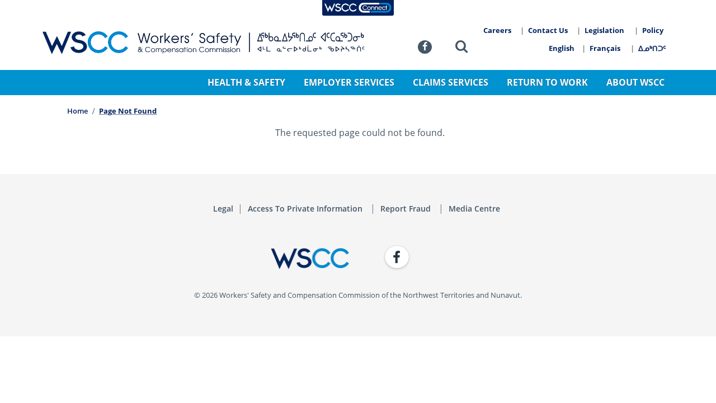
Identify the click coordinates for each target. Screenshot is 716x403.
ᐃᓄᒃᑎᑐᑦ (652, 48)
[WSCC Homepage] (196, 258)
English (561, 48)
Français (605, 48)
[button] (461, 48)
